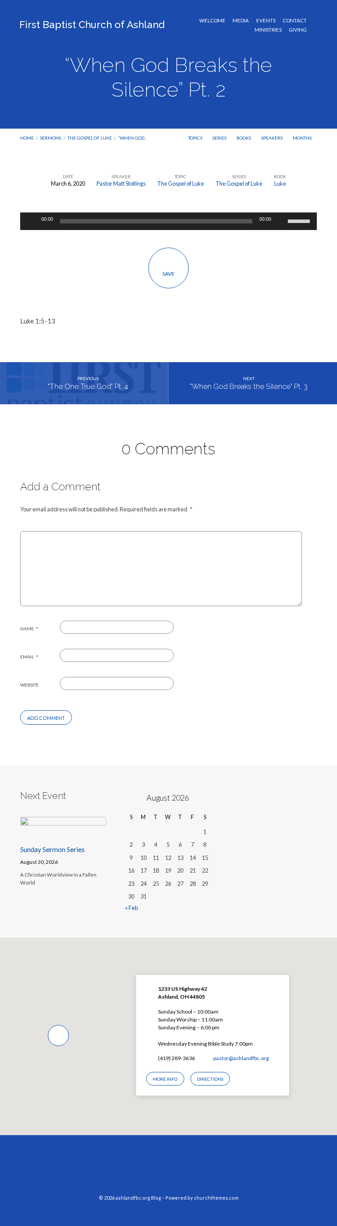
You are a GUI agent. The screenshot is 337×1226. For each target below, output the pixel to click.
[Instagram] (168, 1169)
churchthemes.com (216, 1198)
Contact (295, 20)
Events (266, 20)
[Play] (31, 221)
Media (241, 20)
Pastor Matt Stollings (121, 183)
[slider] (300, 220)
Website (29, 684)
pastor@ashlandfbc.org (241, 1058)
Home (27, 137)
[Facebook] (151, 1169)
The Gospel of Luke (90, 137)
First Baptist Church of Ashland (92, 24)
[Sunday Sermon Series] (63, 833)
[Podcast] (185, 1169)
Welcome (212, 20)
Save (168, 273)
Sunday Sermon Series (52, 849)
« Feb (131, 907)
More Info (165, 1079)
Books (244, 137)
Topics (195, 137)
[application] (168, 221)
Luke (280, 183)
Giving (298, 29)
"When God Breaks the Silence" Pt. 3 (249, 386)
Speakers (272, 137)
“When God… (132, 137)
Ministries (268, 29)
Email (29, 656)
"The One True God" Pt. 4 (88, 386)
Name (29, 628)
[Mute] (280, 221)
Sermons (50, 137)
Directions (210, 1079)
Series (219, 137)
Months (302, 137)
